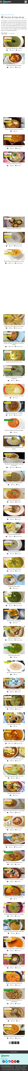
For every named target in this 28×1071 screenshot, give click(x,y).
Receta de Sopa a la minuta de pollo (14, 430)
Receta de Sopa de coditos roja (14, 983)
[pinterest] (15, 1061)
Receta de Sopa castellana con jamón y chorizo (14, 343)
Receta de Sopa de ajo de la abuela (14, 129)
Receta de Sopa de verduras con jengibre (14, 810)
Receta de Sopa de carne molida (14, 413)
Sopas (12, 15)
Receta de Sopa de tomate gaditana (14, 897)
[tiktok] (18, 1061)
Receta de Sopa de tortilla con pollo (14, 879)
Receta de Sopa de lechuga (14, 603)
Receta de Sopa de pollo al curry (14, 1019)
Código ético (24, 1069)
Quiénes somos (18, 1066)
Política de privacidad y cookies (8, 1067)
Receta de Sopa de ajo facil (14, 228)
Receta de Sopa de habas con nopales (14, 914)
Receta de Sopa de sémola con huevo (14, 396)
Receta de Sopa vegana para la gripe (14, 326)
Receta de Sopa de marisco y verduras (14, 741)
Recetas (2, 15)
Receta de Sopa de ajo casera (14, 163)
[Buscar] (26, 2)
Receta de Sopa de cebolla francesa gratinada (14, 464)
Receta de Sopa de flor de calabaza (14, 707)
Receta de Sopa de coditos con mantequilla (14, 1000)
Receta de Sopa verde (14, 655)
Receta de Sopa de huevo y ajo (14, 362)
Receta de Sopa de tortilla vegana (14, 828)
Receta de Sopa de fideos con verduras (14, 1036)
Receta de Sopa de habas (14, 500)
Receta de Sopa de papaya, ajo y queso (14, 261)
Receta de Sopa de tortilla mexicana (14, 759)
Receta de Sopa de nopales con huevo (14, 966)
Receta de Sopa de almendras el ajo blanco (14, 448)
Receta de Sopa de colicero (14, 517)
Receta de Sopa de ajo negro (14, 65)
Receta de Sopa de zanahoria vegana (14, 948)
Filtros (5, 33)
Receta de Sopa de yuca (14, 552)
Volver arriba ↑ (14, 1052)
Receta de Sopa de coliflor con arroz (14, 776)
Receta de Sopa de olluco (14, 793)
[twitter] (6, 1061)
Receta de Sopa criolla (14, 586)
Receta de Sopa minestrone (14, 569)
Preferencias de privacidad (20, 1067)
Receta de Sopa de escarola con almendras (14, 377)
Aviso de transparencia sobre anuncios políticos (11, 1069)
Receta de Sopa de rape (14, 638)
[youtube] (12, 1061)
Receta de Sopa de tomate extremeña (14, 931)
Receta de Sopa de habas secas (14, 862)
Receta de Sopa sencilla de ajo (14, 244)
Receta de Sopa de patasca (14, 621)
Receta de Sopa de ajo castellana (14, 146)
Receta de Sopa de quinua (14, 534)
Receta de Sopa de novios (14, 724)
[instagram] (9, 1061)
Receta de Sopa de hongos (14, 690)
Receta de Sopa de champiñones (14, 483)
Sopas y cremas (7, 15)
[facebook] (3, 1061)
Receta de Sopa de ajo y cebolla (14, 48)
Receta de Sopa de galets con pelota (14, 845)
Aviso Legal (24, 1066)
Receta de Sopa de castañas (14, 672)
